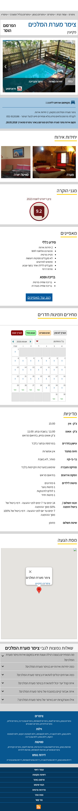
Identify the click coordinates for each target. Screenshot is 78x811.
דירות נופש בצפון (64, 760)
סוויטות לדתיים (24, 749)
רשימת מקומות (39, 774)
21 (25, 376)
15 (18, 367)
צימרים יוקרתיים (14, 747)
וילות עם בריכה (31, 736)
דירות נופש (39, 755)
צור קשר (39, 799)
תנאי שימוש (39, 784)
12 (41, 367)
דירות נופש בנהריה (14, 760)
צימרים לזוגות (54, 721)
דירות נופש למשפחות (31, 760)
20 (33, 376)
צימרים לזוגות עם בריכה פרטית (46, 747)
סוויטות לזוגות (27, 747)
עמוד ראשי (39, 769)
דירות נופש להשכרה (49, 760)
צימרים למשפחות (41, 721)
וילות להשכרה (55, 734)
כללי (70, 81)
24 (57, 385)
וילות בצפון (66, 734)
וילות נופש (42, 736)
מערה (70, 174)
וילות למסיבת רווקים (27, 734)
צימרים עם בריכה (26, 721)
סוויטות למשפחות (38, 749)
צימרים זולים (12, 721)
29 (18, 385)
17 (57, 376)
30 (64, 394)
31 (57, 394)
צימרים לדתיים (46, 723)
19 (41, 376)
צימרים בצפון (38, 14)
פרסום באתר (39, 779)
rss (38, 807)
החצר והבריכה (36, 81)
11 (49, 367)
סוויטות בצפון (65, 747)
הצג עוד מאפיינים (39, 297)
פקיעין (71, 31)
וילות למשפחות (42, 734)
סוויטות (39, 742)
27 (33, 385)
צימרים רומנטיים (32, 723)
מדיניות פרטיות (39, 789)
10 (57, 367)
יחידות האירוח (55, 81)
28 (25, 385)
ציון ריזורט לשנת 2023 (39, 199)
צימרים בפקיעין (42, 583)
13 (33, 367)
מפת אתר (39, 794)
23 (64, 385)
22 (18, 376)
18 (49, 376)
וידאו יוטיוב (11, 88)
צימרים (50, 14)
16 (64, 376)
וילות (39, 729)
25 (49, 385)
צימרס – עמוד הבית (66, 14)
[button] (39, 590)
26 (41, 385)
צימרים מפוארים (53, 749)
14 (25, 367)
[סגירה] (30, 571)
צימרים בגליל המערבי (20, 14)
